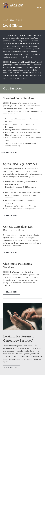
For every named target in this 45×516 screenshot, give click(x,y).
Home (5, 20)
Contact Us (11, 368)
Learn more (11, 152)
